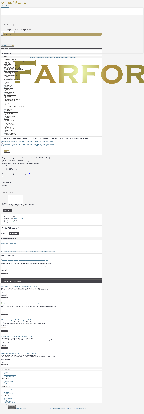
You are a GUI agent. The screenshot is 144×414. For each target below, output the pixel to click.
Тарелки (7, 117)
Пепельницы (8, 96)
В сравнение (12, 238)
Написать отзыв (13, 243)
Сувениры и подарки (10, 116)
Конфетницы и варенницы (11, 78)
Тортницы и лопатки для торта (12, 121)
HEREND (7, 62)
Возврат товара (8, 383)
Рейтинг (4, 206)
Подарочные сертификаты (10, 390)
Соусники (7, 110)
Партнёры (6, 392)
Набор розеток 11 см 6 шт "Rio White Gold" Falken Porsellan (17, 338)
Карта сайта (7, 384)
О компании (7, 372)
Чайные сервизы (9, 130)
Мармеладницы (9, 88)
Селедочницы (8, 109)
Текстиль (7, 119)
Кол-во (3, 233)
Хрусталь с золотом (10, 126)
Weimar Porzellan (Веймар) (11, 65)
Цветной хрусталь (9, 127)
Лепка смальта (8, 85)
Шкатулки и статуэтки (10, 134)
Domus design (18, 218)
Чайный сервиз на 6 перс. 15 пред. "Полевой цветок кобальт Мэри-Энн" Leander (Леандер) (26, 263)
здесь (30, 174)
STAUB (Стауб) (8, 64)
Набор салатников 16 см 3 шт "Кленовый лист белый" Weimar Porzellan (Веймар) (23, 305)
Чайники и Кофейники (10, 129)
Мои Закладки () (8, 401)
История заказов (8, 400)
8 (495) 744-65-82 (5, 5)
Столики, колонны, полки (11, 112)
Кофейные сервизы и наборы (12, 79)
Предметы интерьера (10, 100)
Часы (6, 131)
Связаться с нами (8, 381)
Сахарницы (7, 107)
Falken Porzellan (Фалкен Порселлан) (14, 61)
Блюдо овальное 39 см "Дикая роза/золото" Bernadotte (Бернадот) (19, 355)
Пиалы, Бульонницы (10, 97)
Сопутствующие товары (12, 281)
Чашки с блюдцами (10, 133)
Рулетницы (7, 103)
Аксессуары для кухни (10, 66)
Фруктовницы (8, 123)
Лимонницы (8, 86)
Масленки (7, 89)
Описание (6, 151)
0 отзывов (4, 243)
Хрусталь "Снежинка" (10, 124)
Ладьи (6, 83)
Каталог (7, 76)
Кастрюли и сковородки (11, 75)
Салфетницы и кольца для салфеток (14, 106)
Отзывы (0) (7, 153)
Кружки (7, 82)
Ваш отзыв (4, 203)
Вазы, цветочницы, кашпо (11, 71)
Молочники (7, 90)
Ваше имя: (4, 196)
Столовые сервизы (9, 114)
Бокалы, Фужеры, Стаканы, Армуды (14, 69)
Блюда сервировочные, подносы (13, 68)
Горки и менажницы (10, 72)
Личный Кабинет (8, 398)
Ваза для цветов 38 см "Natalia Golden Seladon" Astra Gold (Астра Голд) (20, 288)
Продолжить (7, 210)
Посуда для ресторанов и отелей (13, 99)
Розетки (7, 102)
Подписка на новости (9, 402)
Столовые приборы (9, 113)
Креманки (7, 81)
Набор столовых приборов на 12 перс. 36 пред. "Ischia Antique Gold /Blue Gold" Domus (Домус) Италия (29, 251)
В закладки (5, 238)
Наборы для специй (10, 92)
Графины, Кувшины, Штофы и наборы (14, 73)
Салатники (7, 105)
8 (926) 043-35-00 (5, 7)
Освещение (8, 93)
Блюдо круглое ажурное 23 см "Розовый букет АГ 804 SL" (16, 322)
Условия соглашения (9, 376)
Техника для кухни (9, 120)
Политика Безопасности (10, 375)
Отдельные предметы (10, 95)
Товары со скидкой (9, 393)
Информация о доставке (10, 373)
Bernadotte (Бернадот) (10, 59)
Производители (8, 389)
